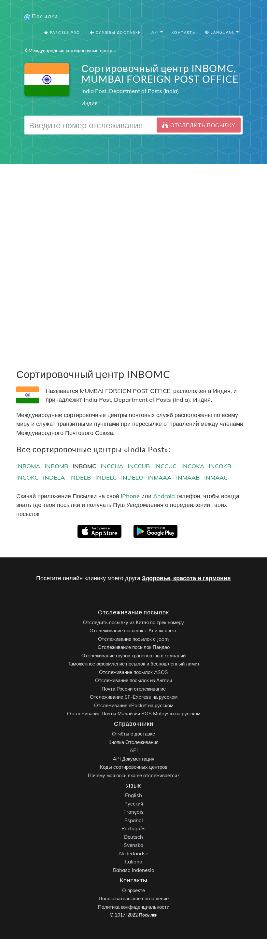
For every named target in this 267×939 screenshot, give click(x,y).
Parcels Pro (64, 32)
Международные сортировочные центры (71, 50)
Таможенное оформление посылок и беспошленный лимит (134, 664)
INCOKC (27, 477)
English (133, 795)
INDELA (54, 477)
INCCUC (165, 466)
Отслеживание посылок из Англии (133, 680)
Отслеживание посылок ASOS (133, 672)
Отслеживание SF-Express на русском (133, 697)
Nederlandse (133, 853)
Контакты (184, 32)
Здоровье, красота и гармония (186, 578)
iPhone (130, 496)
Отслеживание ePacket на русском (133, 705)
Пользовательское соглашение (134, 898)
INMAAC (216, 477)
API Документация (133, 758)
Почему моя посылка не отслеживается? (133, 775)
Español (133, 820)
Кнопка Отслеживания (133, 742)
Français (133, 812)
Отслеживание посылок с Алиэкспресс (134, 630)
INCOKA (192, 466)
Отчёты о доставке (133, 734)
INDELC (106, 477)
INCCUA (112, 466)
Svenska (133, 845)
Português (133, 828)
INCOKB (220, 466)
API (134, 750)
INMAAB (188, 477)
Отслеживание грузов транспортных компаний (133, 655)
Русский (133, 804)
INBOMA (28, 466)
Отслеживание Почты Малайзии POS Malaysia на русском (133, 713)
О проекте (133, 890)
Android (164, 496)
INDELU (132, 477)
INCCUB (139, 466)
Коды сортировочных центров (133, 767)
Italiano (133, 862)
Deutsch (133, 837)
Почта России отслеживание (134, 689)
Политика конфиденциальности (133, 907)
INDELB (80, 477)
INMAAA (159, 477)
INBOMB (56, 466)
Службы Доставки (117, 32)
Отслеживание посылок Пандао (134, 647)
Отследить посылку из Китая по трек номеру (133, 622)
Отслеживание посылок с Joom (133, 639)
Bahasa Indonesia (133, 870)
